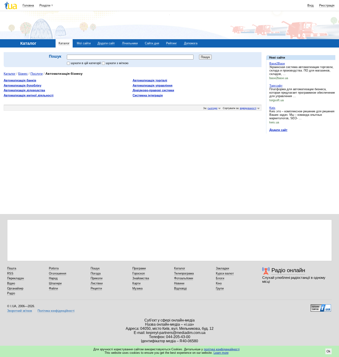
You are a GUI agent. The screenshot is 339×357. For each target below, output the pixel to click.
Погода (96, 273)
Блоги (220, 278)
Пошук (95, 268)
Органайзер (15, 288)
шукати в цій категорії (86, 63)
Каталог (64, 43)
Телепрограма (184, 273)
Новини (179, 283)
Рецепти (96, 288)
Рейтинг (171, 43)
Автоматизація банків (20, 80)
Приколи (96, 278)
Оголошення (57, 273)
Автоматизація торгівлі (150, 80)
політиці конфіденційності (222, 349)
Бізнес (23, 73)
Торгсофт (275, 85)
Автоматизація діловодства (24, 90)
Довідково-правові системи (153, 90)
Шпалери (55, 283)
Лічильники (130, 43)
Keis (272, 108)
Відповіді (180, 288)
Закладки (222, 268)
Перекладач (15, 278)
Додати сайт (106, 43)
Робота (54, 268)
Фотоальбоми (183, 278)
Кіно (219, 283)
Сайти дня (152, 43)
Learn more (221, 352)
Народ (53, 278)
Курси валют (225, 273)
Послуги (36, 73)
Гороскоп (138, 273)
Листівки (97, 283)
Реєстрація (326, 5)
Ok (328, 351)
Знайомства (140, 278)
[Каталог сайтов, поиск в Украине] (321, 306)
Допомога (190, 43)
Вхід (310, 5)
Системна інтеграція (148, 95)
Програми (139, 268)
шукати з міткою (117, 63)
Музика (137, 288)
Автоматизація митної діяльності (29, 95)
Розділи (44, 5)
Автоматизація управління (152, 85)
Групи (220, 288)
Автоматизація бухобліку (22, 85)
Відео (11, 283)
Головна (28, 5)
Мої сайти (84, 43)
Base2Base (277, 63)
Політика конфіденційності (56, 310)
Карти (136, 283)
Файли (53, 288)
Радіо (11, 293)
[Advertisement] (300, 165)
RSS (10, 273)
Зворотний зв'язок (19, 310)
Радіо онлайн (288, 270)
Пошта (11, 268)
